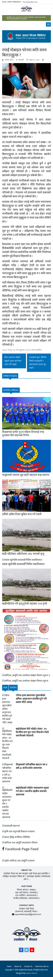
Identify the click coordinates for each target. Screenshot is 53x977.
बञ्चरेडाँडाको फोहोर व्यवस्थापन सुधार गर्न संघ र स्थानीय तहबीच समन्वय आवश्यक (32, 791)
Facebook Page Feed (21, 849)
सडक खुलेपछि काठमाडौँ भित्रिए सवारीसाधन (23, 564)
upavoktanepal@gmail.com (28, 914)
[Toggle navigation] (48, 24)
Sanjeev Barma (31, 973)
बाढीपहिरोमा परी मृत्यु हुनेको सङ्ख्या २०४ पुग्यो (24, 603)
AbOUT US (26, 870)
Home (9, 966)
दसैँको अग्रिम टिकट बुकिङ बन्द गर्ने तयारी (22, 514)
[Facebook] (21, 951)
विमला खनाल (22, 890)
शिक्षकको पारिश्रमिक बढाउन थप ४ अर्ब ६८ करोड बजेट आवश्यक (31, 766)
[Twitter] (26, 951)
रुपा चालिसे (20, 895)
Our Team (26, 886)
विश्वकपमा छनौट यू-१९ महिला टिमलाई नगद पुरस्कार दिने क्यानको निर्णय (23, 434)
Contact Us (28, 966)
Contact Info (26, 905)
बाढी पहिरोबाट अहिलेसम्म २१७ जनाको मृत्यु (23, 553)
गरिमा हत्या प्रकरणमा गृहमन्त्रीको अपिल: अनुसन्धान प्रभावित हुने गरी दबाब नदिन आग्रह (31, 698)
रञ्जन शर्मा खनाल (21, 893)
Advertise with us (41, 966)
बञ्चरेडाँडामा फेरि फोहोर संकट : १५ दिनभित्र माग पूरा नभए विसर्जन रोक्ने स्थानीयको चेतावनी (32, 732)
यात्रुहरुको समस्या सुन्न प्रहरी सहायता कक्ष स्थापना (25, 475)
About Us (17, 966)
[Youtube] (32, 951)
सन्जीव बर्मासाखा (20, 898)
